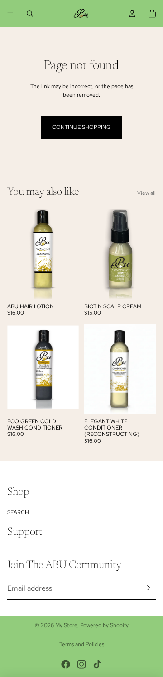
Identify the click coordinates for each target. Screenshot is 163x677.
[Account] (132, 14)
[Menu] (10, 13)
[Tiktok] (97, 664)
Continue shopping (81, 127)
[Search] (30, 14)
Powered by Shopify (104, 625)
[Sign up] (147, 588)
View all (146, 193)
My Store (66, 625)
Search (18, 512)
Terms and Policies (81, 644)
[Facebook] (65, 664)
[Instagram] (81, 664)
